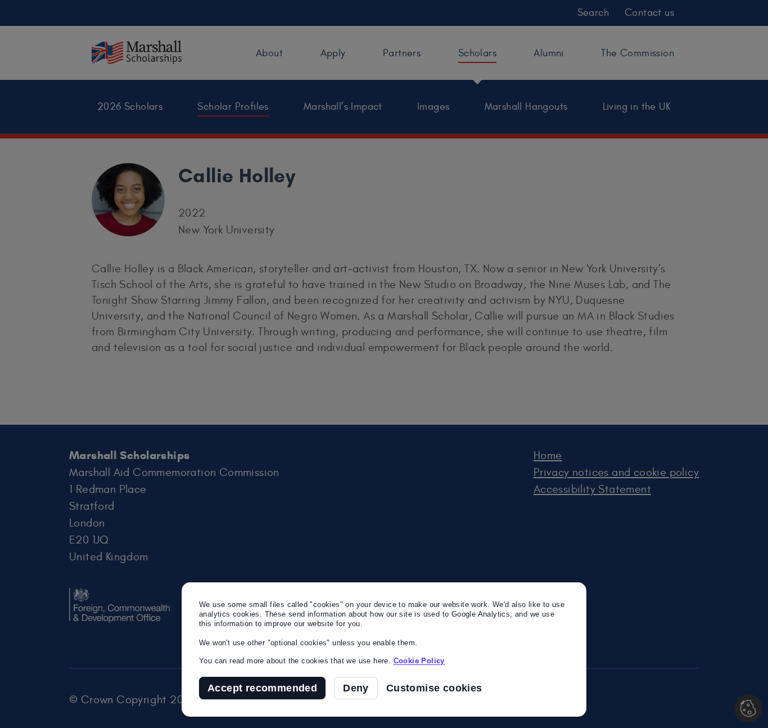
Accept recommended (262, 688)
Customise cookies (434, 688)
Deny (356, 688)
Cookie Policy (419, 661)
